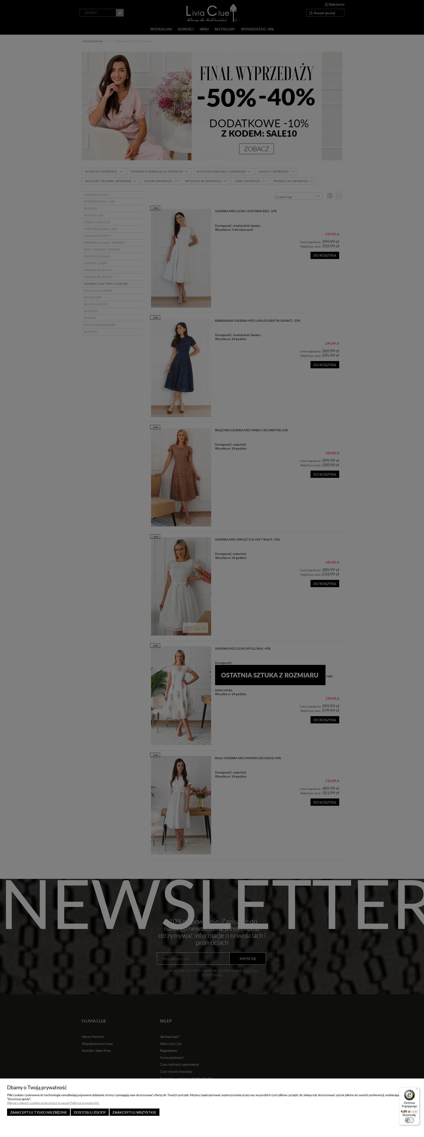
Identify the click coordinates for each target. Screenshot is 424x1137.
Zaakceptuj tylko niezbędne (38, 1112)
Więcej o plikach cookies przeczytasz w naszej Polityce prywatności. (53, 1103)
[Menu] (417, 1090)
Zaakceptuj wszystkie (134, 1112)
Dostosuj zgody (90, 1112)
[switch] (409, 1120)
